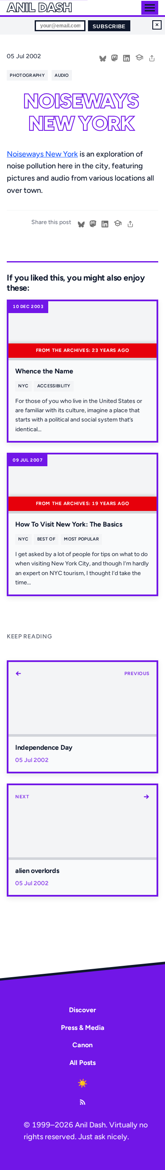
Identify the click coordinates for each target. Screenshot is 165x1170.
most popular (81, 539)
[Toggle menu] (149, 8)
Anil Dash (39, 7)
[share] (151, 57)
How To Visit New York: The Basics (68, 524)
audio (62, 75)
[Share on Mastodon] (114, 57)
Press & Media (82, 1028)
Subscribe (109, 27)
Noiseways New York (42, 154)
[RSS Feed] (82, 1102)
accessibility (54, 386)
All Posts (82, 1063)
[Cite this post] (139, 56)
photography (27, 75)
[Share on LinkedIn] (126, 57)
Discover (82, 1010)
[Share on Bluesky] (102, 57)
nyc (23, 386)
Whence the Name (44, 371)
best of (46, 539)
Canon (82, 1045)
